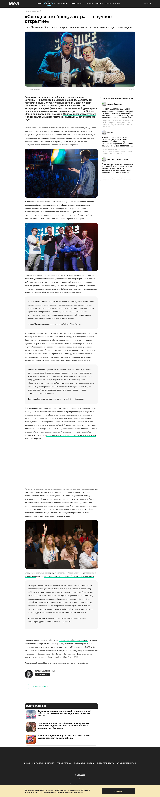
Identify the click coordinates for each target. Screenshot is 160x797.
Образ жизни (61, 4)
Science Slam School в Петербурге (73, 640)
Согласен (118, 791)
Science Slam (30, 576)
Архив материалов (126, 763)
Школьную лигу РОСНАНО (83, 647)
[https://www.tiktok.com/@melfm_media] (80, 754)
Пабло (90, 763)
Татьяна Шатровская (45, 671)
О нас (27, 763)
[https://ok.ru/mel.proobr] (93, 754)
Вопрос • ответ (103, 4)
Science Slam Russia (79, 663)
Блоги (116, 4)
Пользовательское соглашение (80, 784)
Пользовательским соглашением (70, 790)
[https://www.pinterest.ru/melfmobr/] (86, 754)
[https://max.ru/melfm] (99, 754)
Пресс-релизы (64, 763)
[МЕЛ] (14, 4)
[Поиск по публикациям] (139, 4)
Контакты (37, 763)
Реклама (49, 763)
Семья (40, 4)
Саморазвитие (32, 11)
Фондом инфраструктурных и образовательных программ (60, 115)
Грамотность (77, 4)
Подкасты (79, 763)
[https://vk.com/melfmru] (73, 754)
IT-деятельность (105, 763)
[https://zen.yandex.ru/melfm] (67, 754)
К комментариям (40, 686)
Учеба (49, 4)
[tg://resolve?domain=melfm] (61, 754)
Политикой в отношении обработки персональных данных (62, 792)
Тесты (89, 4)
